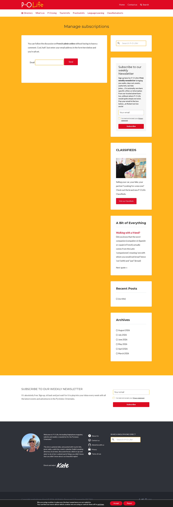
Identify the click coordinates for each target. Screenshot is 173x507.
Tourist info (65, 13)
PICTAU (89, 499)
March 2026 (123, 353)
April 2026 (123, 349)
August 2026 (124, 330)
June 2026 (122, 339)
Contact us (132, 4)
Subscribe (131, 126)
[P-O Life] (32, 5)
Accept (116, 503)
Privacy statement (138, 398)
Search (146, 4)
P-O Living (52, 13)
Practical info (79, 13)
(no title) (122, 299)
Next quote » (121, 268)
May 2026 (122, 344)
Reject (129, 503)
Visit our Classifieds (126, 201)
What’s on (40, 13)
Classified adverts (115, 13)
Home (122, 4)
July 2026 (122, 335)
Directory (28, 13)
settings (100, 504)
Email (32, 62)
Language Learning (96, 13)
